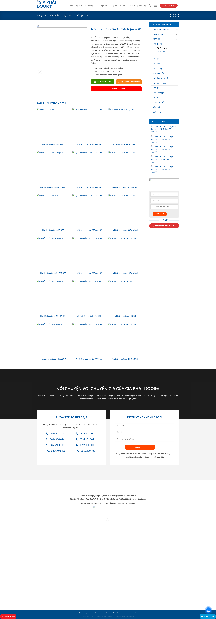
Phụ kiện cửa (158, 73)
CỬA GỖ (157, 39)
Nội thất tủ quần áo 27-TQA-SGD (89, 144)
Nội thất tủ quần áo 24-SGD (53, 144)
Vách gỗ (156, 107)
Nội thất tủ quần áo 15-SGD (53, 230)
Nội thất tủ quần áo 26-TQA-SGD (89, 359)
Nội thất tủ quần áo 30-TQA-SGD (89, 273)
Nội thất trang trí (160, 78)
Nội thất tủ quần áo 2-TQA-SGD (89, 316)
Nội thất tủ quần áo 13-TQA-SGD (53, 316)
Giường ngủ (158, 97)
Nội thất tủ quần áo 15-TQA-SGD (89, 187)
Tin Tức (133, 5)
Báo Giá (123, 5)
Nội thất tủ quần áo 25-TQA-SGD (89, 230)
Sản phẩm (102, 5)
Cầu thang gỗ (158, 93)
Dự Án (115, 5)
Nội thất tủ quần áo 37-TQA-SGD (53, 187)
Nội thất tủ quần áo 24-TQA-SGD (125, 359)
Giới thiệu (89, 5)
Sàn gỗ (156, 88)
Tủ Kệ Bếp (161, 52)
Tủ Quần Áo (82, 15)
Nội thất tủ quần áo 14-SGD (125, 316)
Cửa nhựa (157, 64)
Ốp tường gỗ (158, 102)
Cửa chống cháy (160, 69)
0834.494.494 (9, 616)
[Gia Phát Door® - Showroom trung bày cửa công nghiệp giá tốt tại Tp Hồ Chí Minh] (52, 5)
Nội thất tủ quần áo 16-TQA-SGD (53, 273)
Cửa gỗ (156, 59)
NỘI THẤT (68, 15)
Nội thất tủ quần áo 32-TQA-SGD (125, 187)
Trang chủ (78, 5)
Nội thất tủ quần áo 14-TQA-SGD (125, 273)
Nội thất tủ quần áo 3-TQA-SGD (125, 144)
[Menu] (155, 5)
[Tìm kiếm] (150, 5)
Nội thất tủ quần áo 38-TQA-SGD (125, 230)
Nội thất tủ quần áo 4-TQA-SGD (53, 359)
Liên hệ (142, 5)
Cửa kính (157, 112)
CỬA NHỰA (158, 34)
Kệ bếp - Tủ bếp (159, 83)
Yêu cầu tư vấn (208, 616)
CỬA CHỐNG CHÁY (162, 29)
